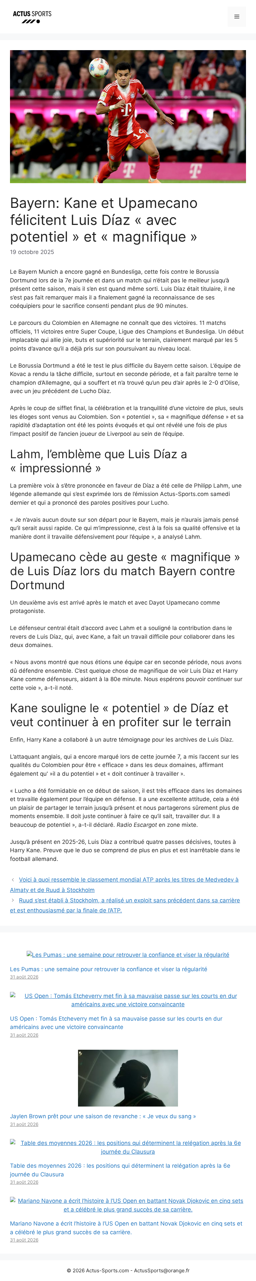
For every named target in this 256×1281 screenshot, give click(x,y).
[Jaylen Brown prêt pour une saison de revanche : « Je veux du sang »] (128, 1102)
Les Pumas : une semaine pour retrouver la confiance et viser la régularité (108, 969)
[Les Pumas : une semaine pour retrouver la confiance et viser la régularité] (128, 954)
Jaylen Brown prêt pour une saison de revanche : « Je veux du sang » (103, 1116)
